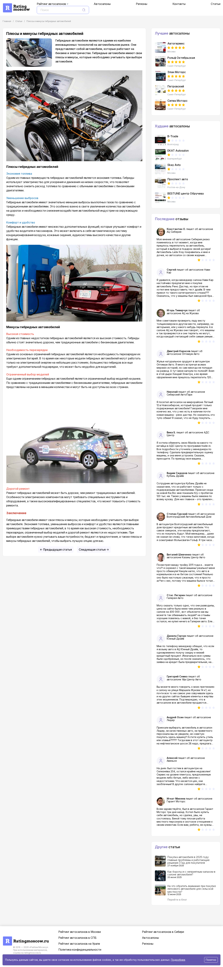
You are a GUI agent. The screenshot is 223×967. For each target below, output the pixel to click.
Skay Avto (174, 164)
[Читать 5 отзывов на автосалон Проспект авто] (160, 183)
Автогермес (175, 43)
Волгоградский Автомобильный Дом (189, 516)
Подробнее (178, 959)
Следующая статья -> (94, 549)
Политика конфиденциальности (79, 949)
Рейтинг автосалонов (51, 4)
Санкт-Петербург (176, 66)
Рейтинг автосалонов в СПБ (77, 937)
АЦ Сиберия (174, 231)
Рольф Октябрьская (181, 57)
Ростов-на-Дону (176, 187)
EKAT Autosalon (178, 150)
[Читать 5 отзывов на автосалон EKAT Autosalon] (160, 154)
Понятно (211, 959)
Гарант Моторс (176, 801)
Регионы (141, 4)
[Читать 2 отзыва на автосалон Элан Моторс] (160, 76)
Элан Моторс (176, 72)
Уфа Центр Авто (191, 679)
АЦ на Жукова (190, 313)
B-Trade (172, 136)
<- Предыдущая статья (56, 549)
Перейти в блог (177, 899)
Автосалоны (102, 4)
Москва (171, 51)
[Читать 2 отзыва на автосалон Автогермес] (160, 47)
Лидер (171, 720)
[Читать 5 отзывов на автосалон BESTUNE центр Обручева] (160, 197)
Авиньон (172, 760)
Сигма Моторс (177, 100)
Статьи (215, 4)
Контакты (179, 4)
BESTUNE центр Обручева (185, 193)
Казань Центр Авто (193, 557)
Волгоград (173, 144)
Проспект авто (177, 179)
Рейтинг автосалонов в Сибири (163, 932)
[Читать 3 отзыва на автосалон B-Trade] (160, 140)
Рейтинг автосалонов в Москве (79, 932)
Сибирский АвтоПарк (179, 394)
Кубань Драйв (175, 475)
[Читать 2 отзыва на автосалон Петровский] (160, 90)
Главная (7, 21)
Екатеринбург (174, 159)
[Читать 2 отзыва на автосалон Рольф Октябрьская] (160, 61)
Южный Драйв (175, 638)
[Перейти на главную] (26, 938)
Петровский (175, 86)
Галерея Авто (175, 597)
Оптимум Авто (190, 353)
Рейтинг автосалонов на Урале (79, 943)
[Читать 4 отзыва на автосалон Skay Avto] (160, 168)
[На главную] (16, 5)
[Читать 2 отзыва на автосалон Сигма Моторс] (160, 104)
